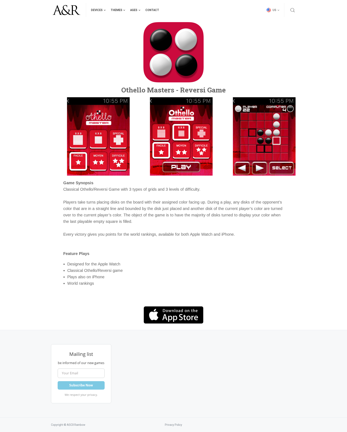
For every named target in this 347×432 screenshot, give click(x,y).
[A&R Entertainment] (66, 10)
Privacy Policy (173, 424)
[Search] (292, 10)
